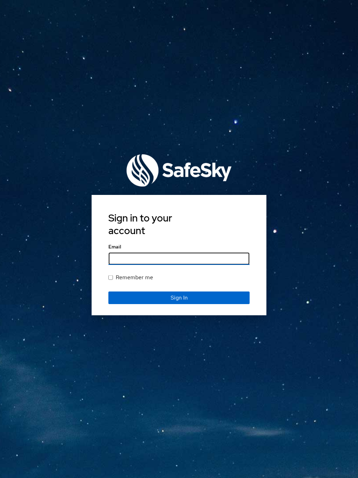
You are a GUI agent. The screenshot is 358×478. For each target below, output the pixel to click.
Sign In (179, 297)
